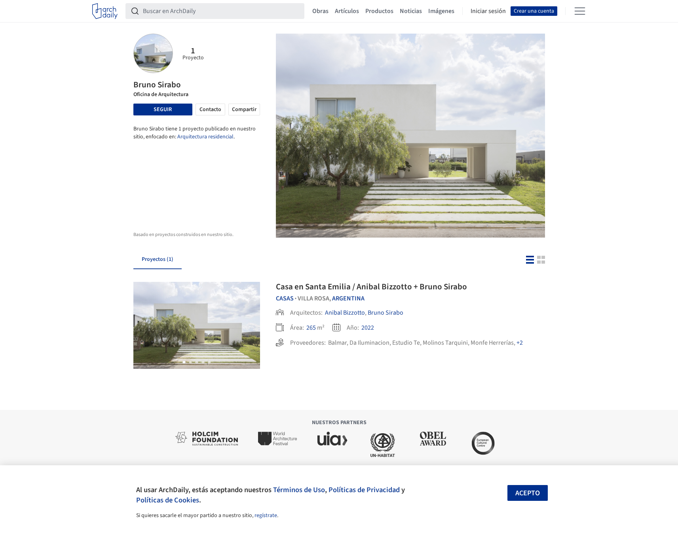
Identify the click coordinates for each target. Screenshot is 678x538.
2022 (367, 327)
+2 (520, 342)
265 (311, 327)
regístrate (265, 515)
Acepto (527, 493)
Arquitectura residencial (205, 137)
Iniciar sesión (488, 11)
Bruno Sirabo (385, 312)
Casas (285, 298)
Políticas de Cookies (167, 500)
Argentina (348, 298)
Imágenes (441, 11)
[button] (184, 362)
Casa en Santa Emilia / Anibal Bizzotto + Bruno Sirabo (371, 287)
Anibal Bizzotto (345, 312)
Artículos (347, 11)
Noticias (411, 11)
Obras (320, 11)
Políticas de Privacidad (364, 490)
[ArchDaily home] (105, 11)
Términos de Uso (299, 490)
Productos (379, 11)
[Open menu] (580, 11)
